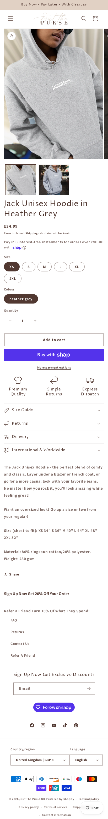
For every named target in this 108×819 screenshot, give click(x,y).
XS (11, 266)
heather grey (21, 298)
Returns (17, 632)
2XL (12, 278)
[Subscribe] (89, 688)
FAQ (13, 620)
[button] (10, 18)
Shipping (31, 233)
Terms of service (55, 807)
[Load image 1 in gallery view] (20, 179)
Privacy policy (29, 807)
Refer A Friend (22, 655)
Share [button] (14, 574)
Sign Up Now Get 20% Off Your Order (36, 593)
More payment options (54, 367)
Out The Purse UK (32, 799)
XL (77, 266)
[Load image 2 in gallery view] (54, 179)
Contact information (56, 815)
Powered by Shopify (60, 799)
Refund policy (89, 799)
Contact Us (19, 643)
